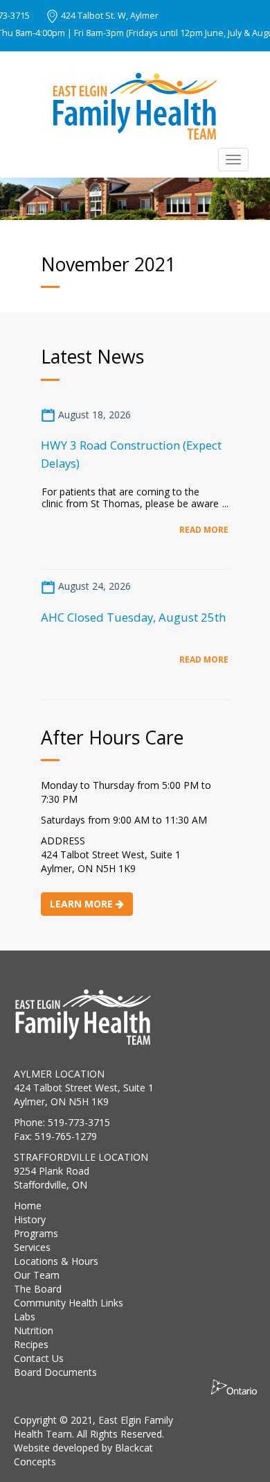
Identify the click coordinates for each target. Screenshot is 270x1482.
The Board (38, 1288)
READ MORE (203, 529)
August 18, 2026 (93, 414)
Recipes (31, 1344)
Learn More (83, 903)
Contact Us (39, 1358)
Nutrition (33, 1330)
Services (32, 1247)
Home (28, 1205)
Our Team (37, 1274)
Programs (36, 1233)
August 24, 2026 (93, 586)
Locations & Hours (56, 1261)
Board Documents (55, 1372)
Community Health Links (68, 1302)
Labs (24, 1316)
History (30, 1219)
